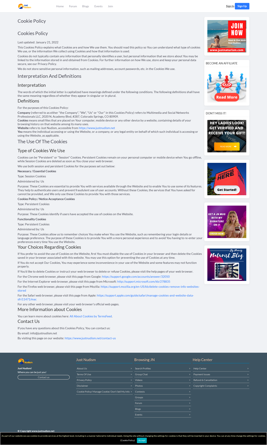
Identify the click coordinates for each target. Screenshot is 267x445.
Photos (139, 385)
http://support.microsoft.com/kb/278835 (143, 281)
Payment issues (201, 374)
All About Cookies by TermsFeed (91, 316)
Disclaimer (82, 385)
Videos (138, 379)
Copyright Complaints (205, 385)
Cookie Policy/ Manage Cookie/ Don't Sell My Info (103, 391)
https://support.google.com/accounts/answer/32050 (136, 276)
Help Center (199, 368)
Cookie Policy (127, 440)
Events (138, 414)
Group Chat (141, 374)
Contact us (43, 377)
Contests (140, 391)
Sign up (242, 6)
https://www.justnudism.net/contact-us (90, 338)
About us (82, 368)
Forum (138, 402)
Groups (139, 397)
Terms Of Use (84, 374)
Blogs (138, 408)
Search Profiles (143, 368)
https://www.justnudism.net (97, 128)
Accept (141, 440)
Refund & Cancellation (205, 379)
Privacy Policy (84, 379)
